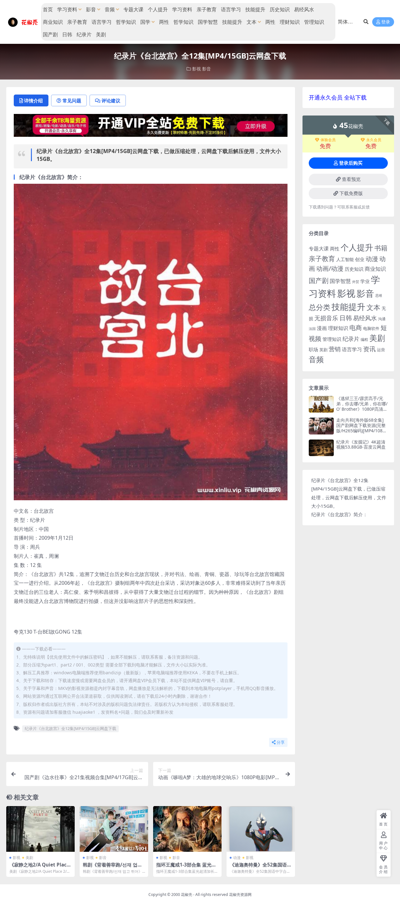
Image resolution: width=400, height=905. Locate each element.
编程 (364, 339)
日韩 (67, 34)
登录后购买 (350, 163)
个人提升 (158, 9)
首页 (48, 9)
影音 (91, 9)
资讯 (369, 348)
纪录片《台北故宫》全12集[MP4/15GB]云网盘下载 (70, 728)
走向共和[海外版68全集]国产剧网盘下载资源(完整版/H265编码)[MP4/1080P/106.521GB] (361, 428)
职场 (313, 349)
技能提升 (255, 9)
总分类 (319, 307)
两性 (164, 21)
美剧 (101, 34)
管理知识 (314, 21)
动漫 (237, 857)
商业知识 (53, 21)
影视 (196, 69)
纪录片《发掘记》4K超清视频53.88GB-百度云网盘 (361, 444)
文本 (252, 21)
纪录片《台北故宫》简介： (339, 514)
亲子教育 (207, 9)
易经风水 (304, 9)
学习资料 (67, 9)
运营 (381, 349)
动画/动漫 (329, 268)
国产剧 (50, 34)
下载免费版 (351, 193)
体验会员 (328, 140)
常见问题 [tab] (71, 100)
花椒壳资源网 (240, 894)
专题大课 (133, 9)
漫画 (322, 328)
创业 (359, 259)
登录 (385, 22)
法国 (312, 329)
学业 (365, 281)
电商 (355, 327)
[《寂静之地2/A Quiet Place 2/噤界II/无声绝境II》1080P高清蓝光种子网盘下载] (40, 829)
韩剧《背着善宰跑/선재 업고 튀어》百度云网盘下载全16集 (114, 867)
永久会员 (373, 140)
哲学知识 (126, 21)
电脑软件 (371, 328)
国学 (145, 21)
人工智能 (345, 259)
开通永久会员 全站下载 (338, 97)
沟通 (382, 318)
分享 (281, 742)
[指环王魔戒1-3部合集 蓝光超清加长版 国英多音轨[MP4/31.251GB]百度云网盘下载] (187, 829)
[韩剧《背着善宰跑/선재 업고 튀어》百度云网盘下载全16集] (114, 829)
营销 (335, 349)
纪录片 (84, 34)
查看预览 (351, 179)
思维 (378, 295)
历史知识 (280, 9)
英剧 (323, 349)
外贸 (355, 281)
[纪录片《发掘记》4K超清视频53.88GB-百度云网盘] (321, 448)
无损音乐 (326, 318)
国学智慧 (208, 21)
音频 (110, 9)
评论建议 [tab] (111, 100)
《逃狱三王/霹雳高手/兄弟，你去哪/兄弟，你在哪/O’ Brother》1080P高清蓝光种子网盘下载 (362, 406)
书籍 (381, 247)
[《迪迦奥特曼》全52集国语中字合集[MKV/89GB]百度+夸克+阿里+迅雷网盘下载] (261, 829)
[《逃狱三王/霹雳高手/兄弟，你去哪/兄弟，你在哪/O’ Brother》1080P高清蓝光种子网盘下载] (321, 404)
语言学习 (231, 9)
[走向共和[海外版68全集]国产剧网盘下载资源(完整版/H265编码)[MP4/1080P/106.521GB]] (321, 426)
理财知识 (290, 21)
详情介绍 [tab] (33, 100)
